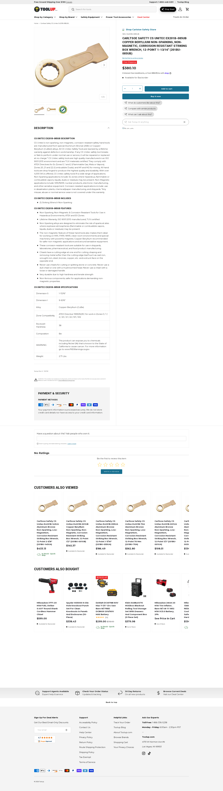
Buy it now (156, 96)
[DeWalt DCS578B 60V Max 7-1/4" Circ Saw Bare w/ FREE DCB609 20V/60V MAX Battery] (107, 587)
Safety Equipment (90, 17)
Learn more (71, 444)
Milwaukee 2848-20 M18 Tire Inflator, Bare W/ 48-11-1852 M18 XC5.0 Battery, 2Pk (165, 609)
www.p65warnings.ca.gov (66, 380)
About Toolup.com (123, 732)
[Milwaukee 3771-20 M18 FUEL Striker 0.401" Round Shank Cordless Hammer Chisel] (48, 587)
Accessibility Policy (88, 722)
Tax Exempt (85, 757)
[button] (187, 9)
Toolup (41, 781)
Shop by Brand (66, 17)
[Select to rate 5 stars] (123, 464)
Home (36, 23)
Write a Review (111, 472)
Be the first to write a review (132, 58)
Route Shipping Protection (92, 747)
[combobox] (112, 9)
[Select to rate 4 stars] (117, 464)
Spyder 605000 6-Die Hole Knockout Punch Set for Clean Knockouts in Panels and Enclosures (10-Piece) (77, 610)
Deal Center (143, 17)
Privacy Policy (86, 737)
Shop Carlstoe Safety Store (141, 29)
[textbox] (111, 438)
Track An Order (181, 17)
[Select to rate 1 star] (99, 464)
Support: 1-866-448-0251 (161, 2)
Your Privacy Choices (124, 747)
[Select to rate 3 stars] (111, 464)
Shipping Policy (86, 752)
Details (69, 2)
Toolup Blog (183, 2)
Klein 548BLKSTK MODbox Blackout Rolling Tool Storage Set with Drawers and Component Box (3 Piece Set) (136, 610)
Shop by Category (43, 17)
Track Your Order (122, 722)
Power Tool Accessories (118, 17)
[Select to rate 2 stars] (105, 464)
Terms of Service (87, 762)
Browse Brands (121, 737)
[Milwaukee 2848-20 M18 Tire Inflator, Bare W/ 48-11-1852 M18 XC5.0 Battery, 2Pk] (166, 587)
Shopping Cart (121, 742)
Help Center (85, 732)
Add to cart (166, 89)
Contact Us (84, 727)
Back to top (111, 702)
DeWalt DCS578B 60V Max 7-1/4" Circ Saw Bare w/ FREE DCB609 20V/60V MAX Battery (107, 609)
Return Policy (85, 742)
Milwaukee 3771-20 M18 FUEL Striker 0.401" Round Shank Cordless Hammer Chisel (47, 609)
